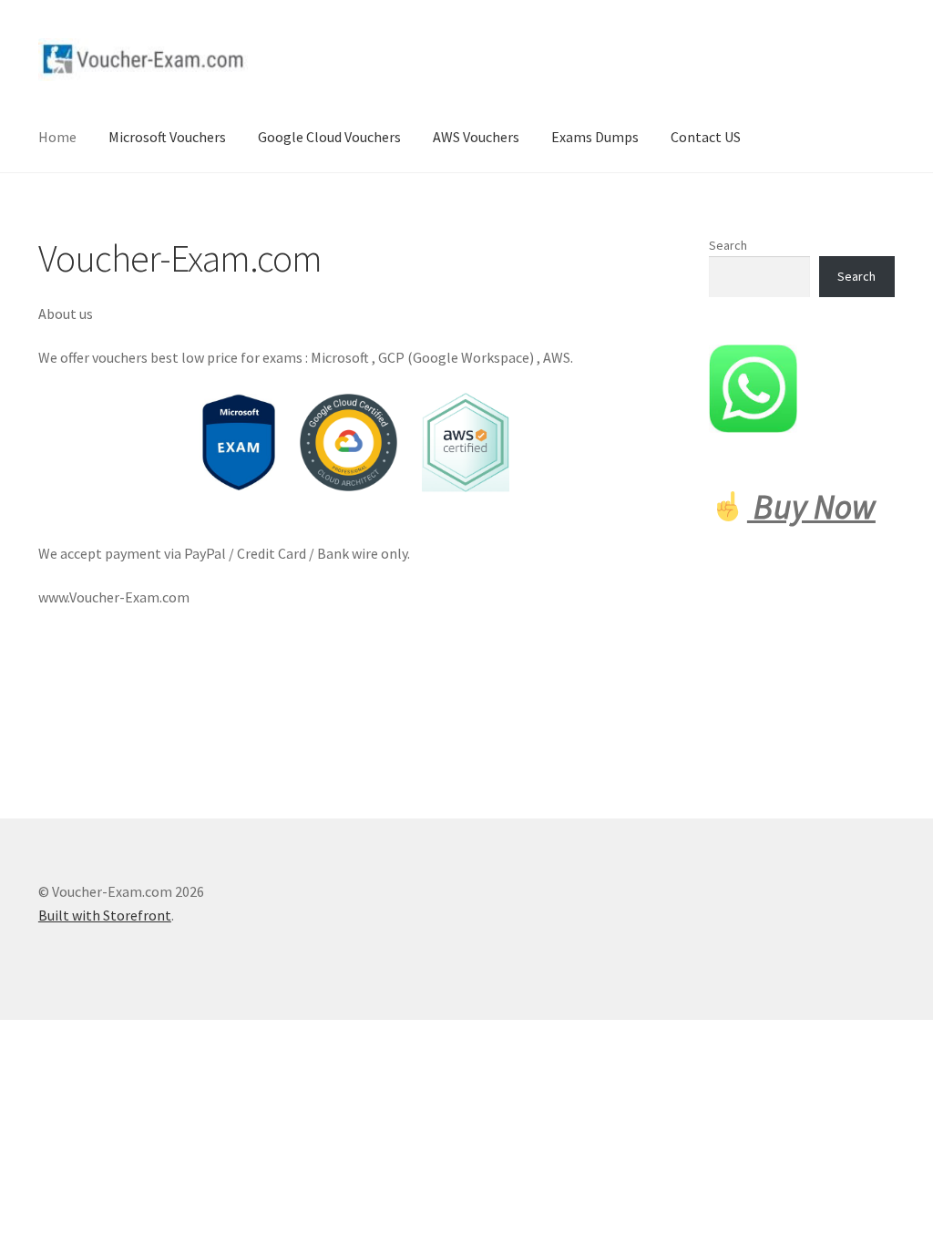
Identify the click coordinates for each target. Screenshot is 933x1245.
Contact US (706, 137)
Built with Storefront (104, 915)
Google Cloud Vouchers (329, 137)
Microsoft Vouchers (167, 137)
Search (728, 245)
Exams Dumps (595, 137)
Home (57, 137)
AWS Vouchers (476, 137)
